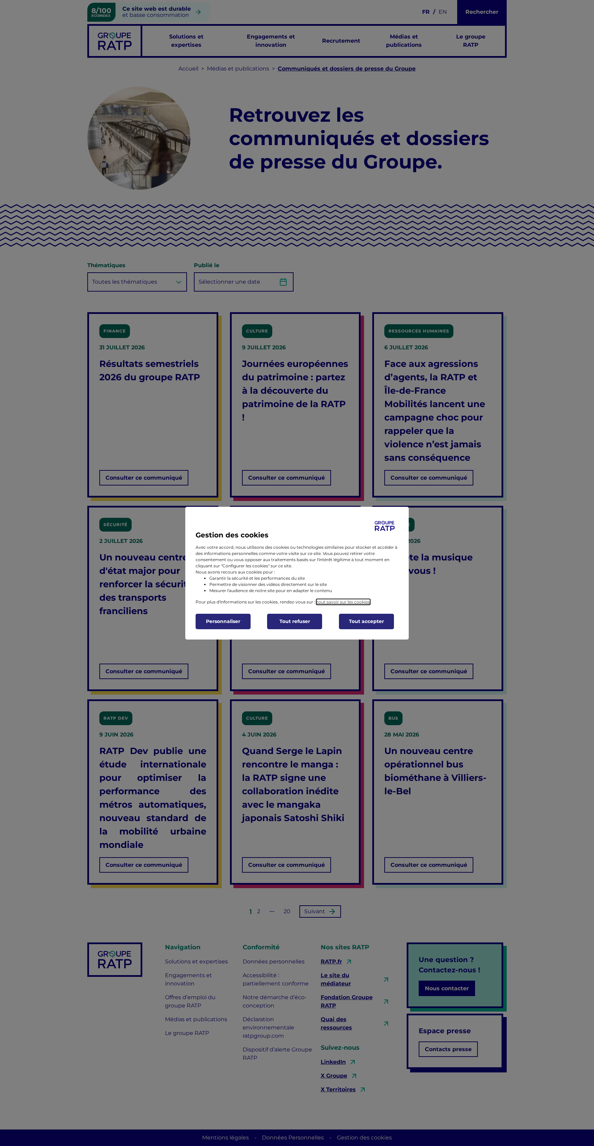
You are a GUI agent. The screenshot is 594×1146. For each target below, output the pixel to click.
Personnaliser (223, 621)
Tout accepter (366, 621)
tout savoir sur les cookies (343, 601)
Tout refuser (294, 621)
